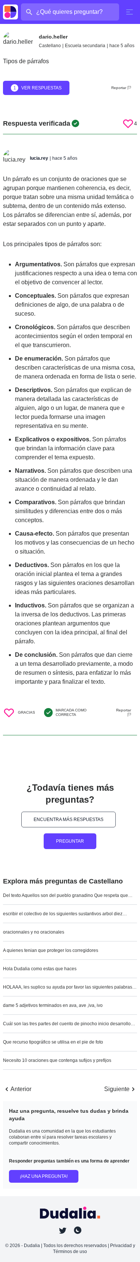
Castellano (50, 45)
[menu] (129, 11)
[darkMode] (77, 1230)
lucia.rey (39, 158)
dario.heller (53, 37)
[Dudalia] (10, 11)
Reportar (118, 88)
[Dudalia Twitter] (62, 1230)
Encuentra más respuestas (68, 819)
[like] (128, 123)
